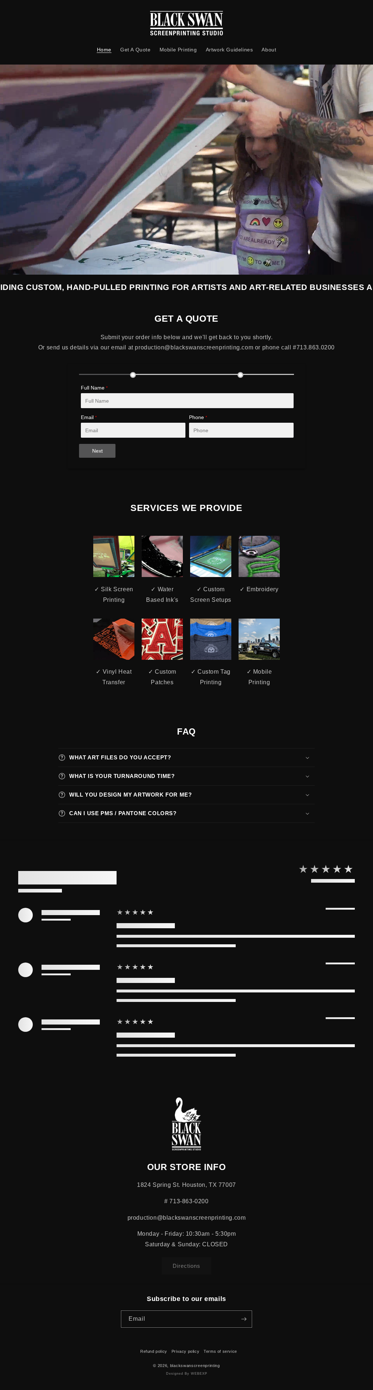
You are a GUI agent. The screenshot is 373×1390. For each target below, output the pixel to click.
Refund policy (153, 1351)
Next (97, 451)
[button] (186, 757)
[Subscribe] (244, 1319)
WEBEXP (199, 1373)
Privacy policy (185, 1351)
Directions (186, 1266)
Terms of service (220, 1351)
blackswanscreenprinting (195, 1365)
